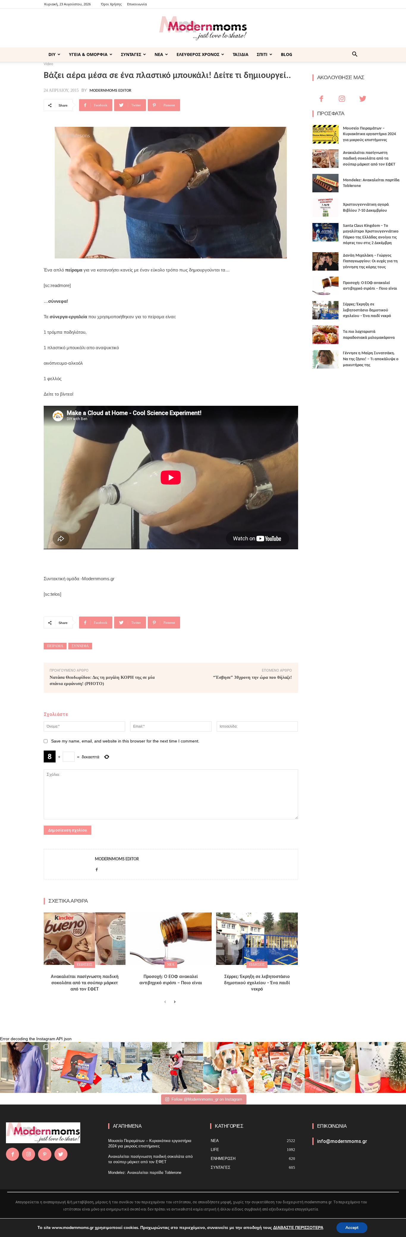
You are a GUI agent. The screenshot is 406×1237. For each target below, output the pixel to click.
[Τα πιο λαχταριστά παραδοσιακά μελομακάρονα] (325, 334)
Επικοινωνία (137, 4)
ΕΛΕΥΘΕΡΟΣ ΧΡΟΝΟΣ (198, 54)
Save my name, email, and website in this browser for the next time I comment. (125, 741)
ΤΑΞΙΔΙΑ (240, 54)
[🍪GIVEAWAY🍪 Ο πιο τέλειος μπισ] (279, 1067)
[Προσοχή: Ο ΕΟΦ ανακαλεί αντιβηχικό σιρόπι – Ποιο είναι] (171, 938)
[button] (354, 55)
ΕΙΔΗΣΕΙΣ (84, 965)
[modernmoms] (203, 28)
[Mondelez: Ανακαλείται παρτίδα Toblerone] (325, 183)
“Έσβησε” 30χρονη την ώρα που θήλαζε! (252, 677)
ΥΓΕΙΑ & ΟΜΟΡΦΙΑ (88, 54)
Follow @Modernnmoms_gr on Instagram (206, 1099)
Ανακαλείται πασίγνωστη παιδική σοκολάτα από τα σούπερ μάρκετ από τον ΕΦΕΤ (85, 983)
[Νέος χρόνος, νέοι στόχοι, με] (177, 1067)
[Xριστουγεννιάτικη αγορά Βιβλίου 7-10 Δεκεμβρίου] (325, 207)
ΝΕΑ (159, 54)
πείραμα (55, 646)
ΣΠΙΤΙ (262, 54)
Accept (351, 1227)
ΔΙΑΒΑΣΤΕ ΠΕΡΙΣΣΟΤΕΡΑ (298, 1227)
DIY (52, 54)
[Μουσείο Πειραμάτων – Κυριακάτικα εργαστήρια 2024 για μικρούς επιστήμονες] (325, 134)
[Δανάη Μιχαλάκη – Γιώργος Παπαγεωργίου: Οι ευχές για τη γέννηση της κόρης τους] (325, 261)
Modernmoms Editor (110, 91)
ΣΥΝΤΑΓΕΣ (131, 54)
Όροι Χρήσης (111, 4)
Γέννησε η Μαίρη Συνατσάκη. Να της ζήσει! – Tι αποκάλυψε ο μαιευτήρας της (371, 359)
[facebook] (97, 869)
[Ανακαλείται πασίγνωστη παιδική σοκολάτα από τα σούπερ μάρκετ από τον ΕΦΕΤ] (84, 938)
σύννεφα (80, 646)
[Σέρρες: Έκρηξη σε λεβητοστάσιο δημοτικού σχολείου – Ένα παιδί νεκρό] (257, 938)
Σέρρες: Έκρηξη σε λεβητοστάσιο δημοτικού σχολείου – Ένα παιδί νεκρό (257, 983)
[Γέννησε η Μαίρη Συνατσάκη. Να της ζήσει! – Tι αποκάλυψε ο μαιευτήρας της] (325, 359)
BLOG (286, 54)
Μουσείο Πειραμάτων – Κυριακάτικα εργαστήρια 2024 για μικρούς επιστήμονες (369, 134)
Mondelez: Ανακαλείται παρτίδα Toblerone (144, 1172)
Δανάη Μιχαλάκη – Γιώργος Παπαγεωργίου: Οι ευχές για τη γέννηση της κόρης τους (370, 261)
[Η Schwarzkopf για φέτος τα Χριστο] (330, 1067)
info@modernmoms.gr (342, 1141)
